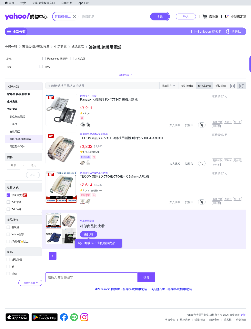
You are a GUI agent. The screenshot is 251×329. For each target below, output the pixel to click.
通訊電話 (12, 109)
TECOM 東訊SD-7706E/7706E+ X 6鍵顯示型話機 (114, 177)
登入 (186, 16)
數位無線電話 (17, 116)
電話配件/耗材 (18, 146)
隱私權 (228, 319)
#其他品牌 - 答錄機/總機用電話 (172, 289)
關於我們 (185, 319)
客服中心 (170, 319)
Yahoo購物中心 (26, 16)
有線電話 (15, 131)
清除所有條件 (30, 283)
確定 (32, 175)
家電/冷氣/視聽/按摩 (18, 94)
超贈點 (236, 31)
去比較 (88, 234)
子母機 (13, 124)
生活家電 (12, 101)
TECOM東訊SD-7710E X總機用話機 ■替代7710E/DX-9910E (122, 138)
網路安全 (214, 319)
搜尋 (146, 277)
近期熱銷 (221, 85)
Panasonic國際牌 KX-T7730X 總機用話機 (109, 100)
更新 (243, 314)
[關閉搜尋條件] (74, 16)
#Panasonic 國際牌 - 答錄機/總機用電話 (121, 289)
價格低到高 (187, 85)
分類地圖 (241, 319)
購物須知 (200, 319)
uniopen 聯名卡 (210, 31)
